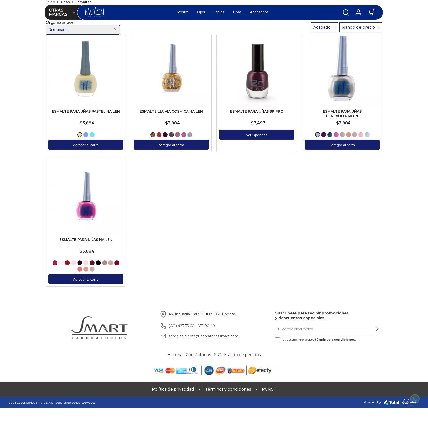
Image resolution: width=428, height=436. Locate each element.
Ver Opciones (256, 135)
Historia (175, 355)
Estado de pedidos (242, 355)
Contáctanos (198, 355)
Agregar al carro (86, 145)
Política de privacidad (173, 389)
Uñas (237, 12)
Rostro (183, 12)
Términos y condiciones (228, 389)
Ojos (201, 12)
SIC (217, 355)
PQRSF (269, 389)
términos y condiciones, (335, 339)
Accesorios (259, 12)
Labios (218, 12)
